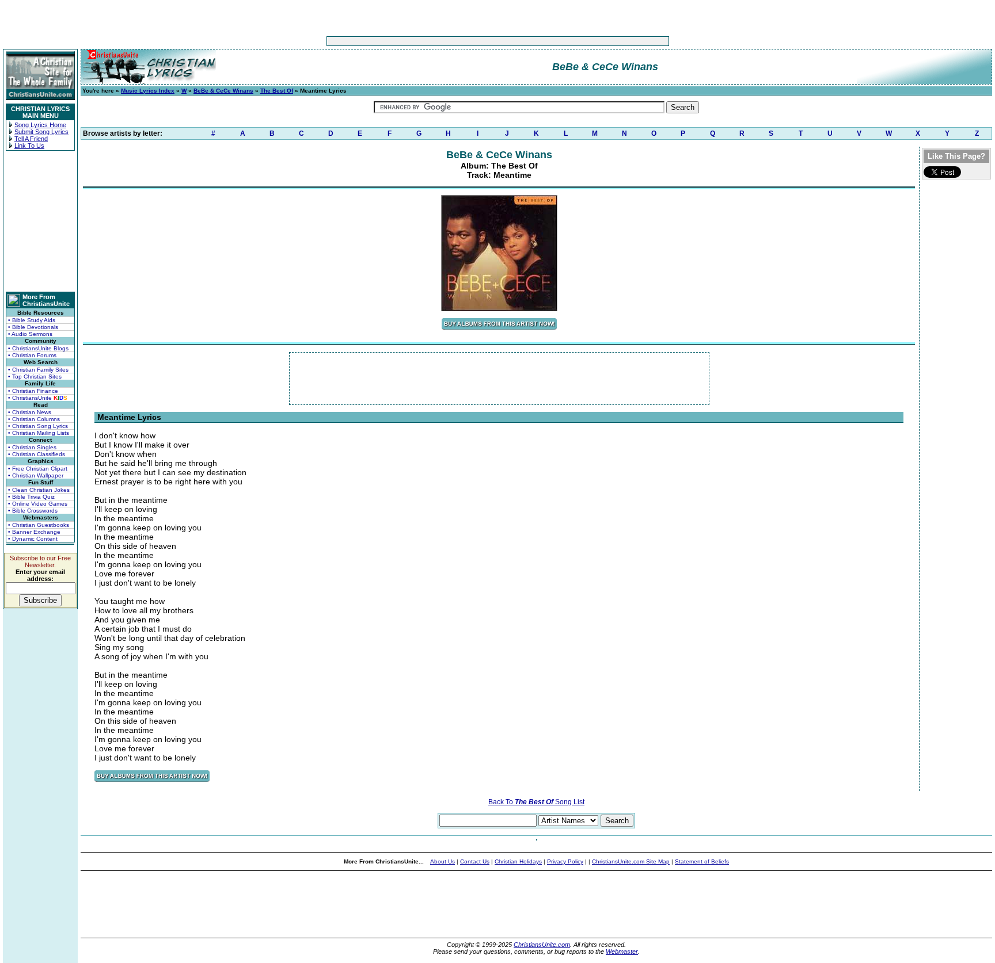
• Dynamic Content (33, 539)
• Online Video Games (37, 503)
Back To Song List (536, 802)
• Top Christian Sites (35, 376)
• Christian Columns (34, 419)
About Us (442, 861)
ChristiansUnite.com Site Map (631, 861)
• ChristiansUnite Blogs (38, 348)
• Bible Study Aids (31, 320)
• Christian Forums (32, 355)
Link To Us (29, 145)
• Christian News (29, 412)
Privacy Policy (565, 861)
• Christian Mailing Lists (38, 433)
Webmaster (622, 951)
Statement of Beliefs (702, 861)
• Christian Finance (33, 391)
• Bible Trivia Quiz (31, 497)
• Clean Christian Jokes (39, 490)
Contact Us (474, 861)
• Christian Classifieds (36, 454)
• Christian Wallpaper (35, 475)
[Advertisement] (462, 41)
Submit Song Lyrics (41, 131)
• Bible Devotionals (33, 327)
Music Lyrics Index (147, 90)
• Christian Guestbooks (38, 525)
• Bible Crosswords (33, 510)
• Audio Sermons (30, 334)
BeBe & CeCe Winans (223, 90)
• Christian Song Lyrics (38, 426)
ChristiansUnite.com (542, 944)
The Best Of (276, 90)
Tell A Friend (31, 138)
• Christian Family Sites (38, 369)
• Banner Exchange (34, 532)
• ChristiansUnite (37, 398)
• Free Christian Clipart (37, 468)
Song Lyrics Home (40, 124)
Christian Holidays (518, 861)
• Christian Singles (32, 447)
